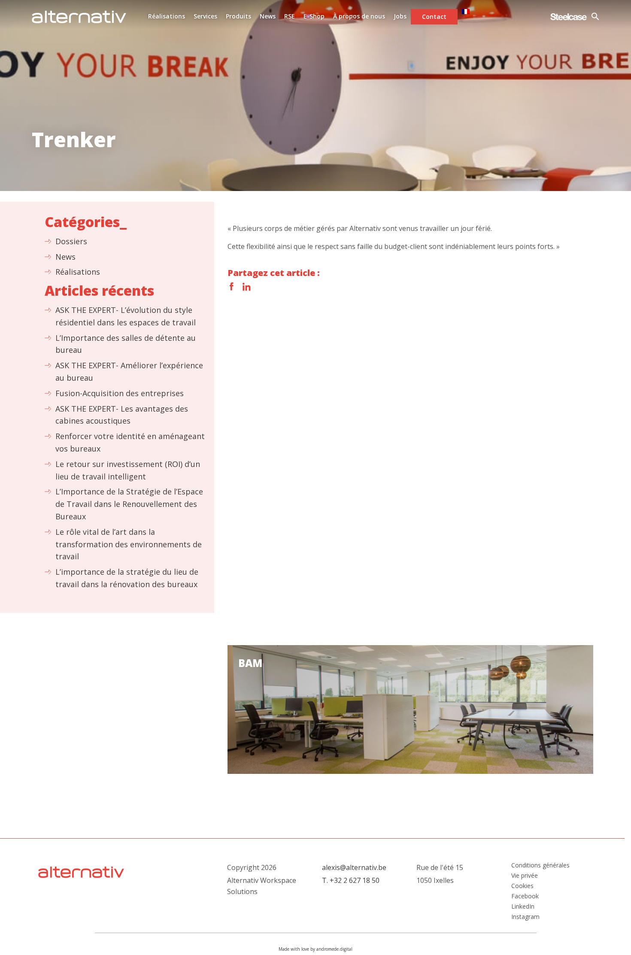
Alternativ (79, 16)
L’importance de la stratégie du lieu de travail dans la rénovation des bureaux (126, 578)
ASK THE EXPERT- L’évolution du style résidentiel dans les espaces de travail (125, 316)
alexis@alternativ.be (354, 867)
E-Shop (314, 16)
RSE (289, 16)
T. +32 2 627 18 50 (350, 880)
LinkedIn (246, 286)
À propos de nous (359, 16)
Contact (434, 16)
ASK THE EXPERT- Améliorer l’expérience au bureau (129, 371)
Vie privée (524, 876)
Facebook (232, 286)
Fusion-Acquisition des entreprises (119, 393)
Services (205, 16)
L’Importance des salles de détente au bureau (125, 344)
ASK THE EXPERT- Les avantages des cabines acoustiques (121, 414)
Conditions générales (540, 865)
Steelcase (568, 17)
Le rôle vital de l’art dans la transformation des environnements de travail (128, 544)
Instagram (525, 917)
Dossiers (71, 241)
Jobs (400, 16)
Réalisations (166, 16)
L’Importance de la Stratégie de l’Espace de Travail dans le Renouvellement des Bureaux (129, 503)
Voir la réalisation (410, 709)
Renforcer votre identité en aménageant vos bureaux (130, 442)
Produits (238, 16)
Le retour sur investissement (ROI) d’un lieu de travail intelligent (127, 470)
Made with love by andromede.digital (315, 949)
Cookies (522, 886)
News (268, 16)
